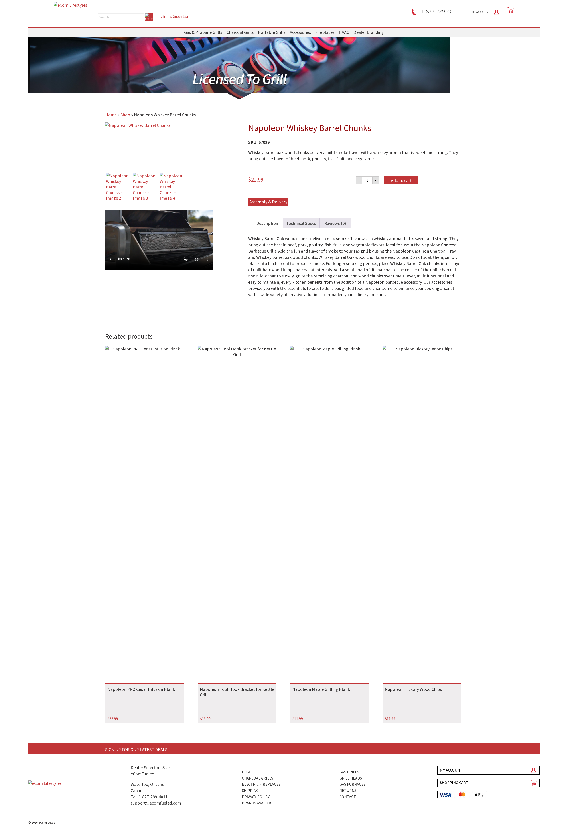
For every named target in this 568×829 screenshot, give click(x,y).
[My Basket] (509, 10)
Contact (347, 796)
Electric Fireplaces (261, 784)
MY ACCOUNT (481, 12)
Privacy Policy (256, 796)
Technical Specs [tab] (301, 223)
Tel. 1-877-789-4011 (149, 796)
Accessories (300, 32)
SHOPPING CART (454, 782)
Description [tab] (267, 223)
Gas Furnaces (352, 784)
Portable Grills (271, 32)
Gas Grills (349, 771)
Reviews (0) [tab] (335, 223)
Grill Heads (350, 778)
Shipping (250, 790)
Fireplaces (324, 32)
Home (111, 114)
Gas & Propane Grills (203, 32)
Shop (125, 114)
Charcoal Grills (240, 32)
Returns (347, 790)
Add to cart (401, 180)
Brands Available (258, 802)
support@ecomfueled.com (156, 803)
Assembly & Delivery (268, 201)
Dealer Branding (368, 32)
